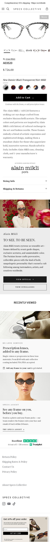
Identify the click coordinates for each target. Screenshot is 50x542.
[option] (25, 30)
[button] (46, 518)
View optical (23, 279)
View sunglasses (25, 287)
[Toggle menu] (3, 9)
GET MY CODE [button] (15, 533)
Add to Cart (25, 98)
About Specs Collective (14, 484)
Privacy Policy (9, 471)
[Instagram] (3, 503)
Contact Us (8, 466)
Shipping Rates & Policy (14, 461)
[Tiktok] (14, 503)
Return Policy (9, 456)
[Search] (9, 9)
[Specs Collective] (27, 9)
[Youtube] (9, 503)
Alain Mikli (10, 59)
